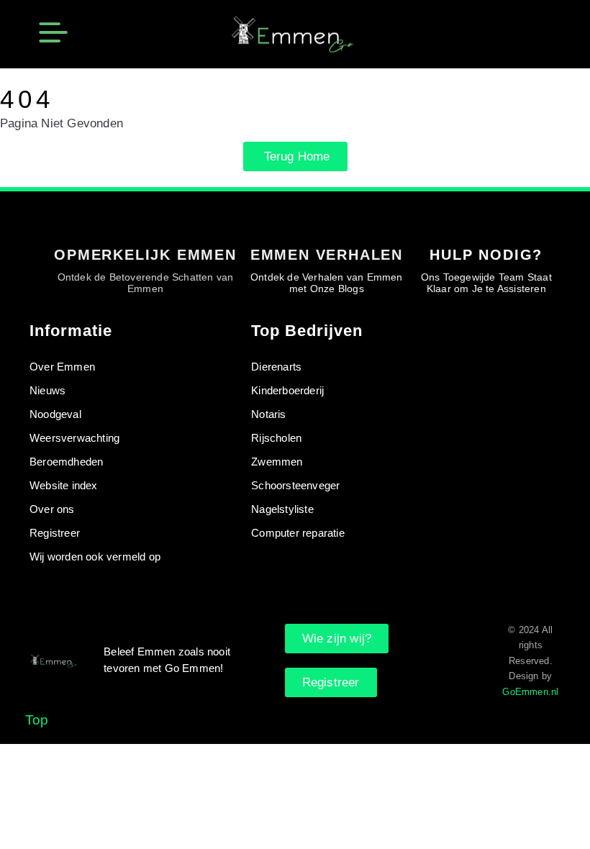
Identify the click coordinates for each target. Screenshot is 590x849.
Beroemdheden (66, 461)
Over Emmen (62, 366)
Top (37, 719)
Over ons (52, 509)
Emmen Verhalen (326, 255)
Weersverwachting (74, 438)
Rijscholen (276, 438)
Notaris (268, 414)
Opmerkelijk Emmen (145, 255)
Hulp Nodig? (486, 255)
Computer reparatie (298, 533)
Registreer (55, 533)
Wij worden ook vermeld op (95, 556)
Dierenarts (276, 366)
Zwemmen (276, 461)
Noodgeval (55, 414)
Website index (64, 485)
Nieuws (47, 390)
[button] (53, 34)
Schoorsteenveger (295, 485)
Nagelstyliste (282, 509)
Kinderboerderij (287, 390)
